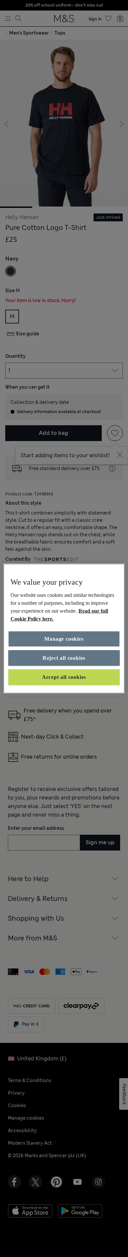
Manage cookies (63, 638)
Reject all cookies (64, 658)
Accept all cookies (64, 677)
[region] (64, 629)
